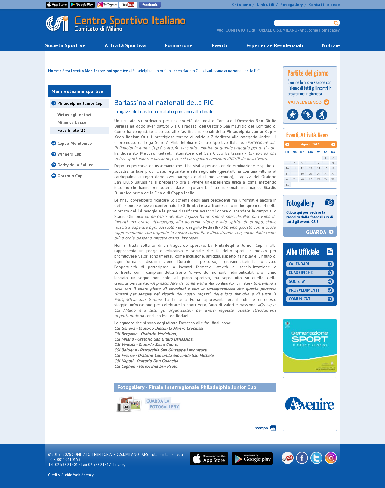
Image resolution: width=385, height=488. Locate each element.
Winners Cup (69, 154)
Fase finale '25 (71, 130)
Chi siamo (241, 4)
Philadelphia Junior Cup (80, 103)
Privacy (119, 464)
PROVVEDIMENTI (304, 290)
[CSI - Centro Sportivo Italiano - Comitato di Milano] (120, 32)
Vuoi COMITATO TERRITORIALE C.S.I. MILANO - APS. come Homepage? (278, 30)
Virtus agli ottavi (74, 114)
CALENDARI (299, 264)
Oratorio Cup (69, 175)
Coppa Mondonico (74, 143)
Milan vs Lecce (71, 122)
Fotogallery (291, 4)
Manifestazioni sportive (106, 70)
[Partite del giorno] (310, 125)
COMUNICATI (300, 298)
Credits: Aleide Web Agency (71, 474)
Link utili (265, 4)
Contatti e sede (324, 4)
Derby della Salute (75, 165)
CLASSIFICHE (301, 272)
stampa (261, 428)
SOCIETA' (297, 281)
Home (53, 70)
